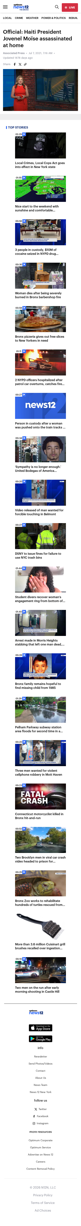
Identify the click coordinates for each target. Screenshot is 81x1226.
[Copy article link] (25, 64)
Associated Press (14, 53)
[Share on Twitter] (19, 64)
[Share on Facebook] (14, 64)
